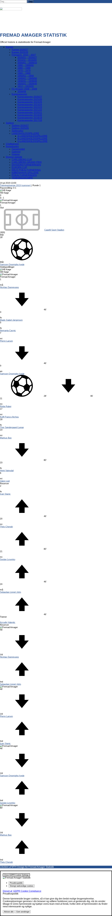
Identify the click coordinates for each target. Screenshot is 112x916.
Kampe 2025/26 (20, 52)
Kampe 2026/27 (20, 49)
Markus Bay (6, 438)
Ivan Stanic (5, 494)
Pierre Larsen (6, 341)
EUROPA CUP (19, 167)
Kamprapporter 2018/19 (30, 117)
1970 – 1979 (24, 70)
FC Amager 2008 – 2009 (24, 89)
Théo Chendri (6, 526)
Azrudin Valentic (7, 622)
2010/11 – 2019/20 (27, 60)
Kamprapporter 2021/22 (30, 110)
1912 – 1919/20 (26, 86)
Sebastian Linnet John (10, 592)
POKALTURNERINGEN (24, 175)
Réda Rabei (5, 406)
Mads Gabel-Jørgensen (11, 320)
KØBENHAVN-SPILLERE (25, 172)
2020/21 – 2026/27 (27, 57)
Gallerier (16, 152)
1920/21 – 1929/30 (27, 83)
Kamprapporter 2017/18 (30, 120)
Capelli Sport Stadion (54, 230)
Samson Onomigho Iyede (12, 264)
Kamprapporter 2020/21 (30, 112)
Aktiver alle (8, 912)
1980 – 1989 (24, 68)
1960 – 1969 (24, 73)
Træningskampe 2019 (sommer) (15, 185)
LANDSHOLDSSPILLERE (25, 133)
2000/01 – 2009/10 (27, 63)
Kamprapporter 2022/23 (30, 107)
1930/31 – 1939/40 (27, 81)
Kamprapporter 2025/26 (30, 99)
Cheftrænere (12, 144)
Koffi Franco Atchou (9, 417)
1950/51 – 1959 (26, 76)
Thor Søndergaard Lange (12, 427)
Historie (16, 154)
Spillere (10, 123)
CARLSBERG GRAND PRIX (27, 162)
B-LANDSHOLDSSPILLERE (32, 138)
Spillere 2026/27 (20, 125)
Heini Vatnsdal (7, 470)
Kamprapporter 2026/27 (30, 97)
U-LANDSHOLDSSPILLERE (33, 141)
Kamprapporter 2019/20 (30, 115)
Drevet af (22, 891)
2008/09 (22, 91)
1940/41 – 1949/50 (27, 78)
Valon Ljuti (5, 481)
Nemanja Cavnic (8, 330)
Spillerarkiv (17, 131)
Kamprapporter (19, 94)
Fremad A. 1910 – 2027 (24, 55)
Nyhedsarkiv (12, 146)
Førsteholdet (18, 149)
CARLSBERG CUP (22, 159)
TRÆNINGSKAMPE (22, 178)
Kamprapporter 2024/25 (30, 102)
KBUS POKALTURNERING (26, 170)
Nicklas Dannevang (9, 287)
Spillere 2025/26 (20, 128)
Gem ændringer (22, 912)
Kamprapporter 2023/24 (30, 104)
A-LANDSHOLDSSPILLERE (32, 136)
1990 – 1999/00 (26, 65)
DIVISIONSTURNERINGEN (26, 165)
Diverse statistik (14, 157)
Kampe (9, 47)
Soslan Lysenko (7, 559)
